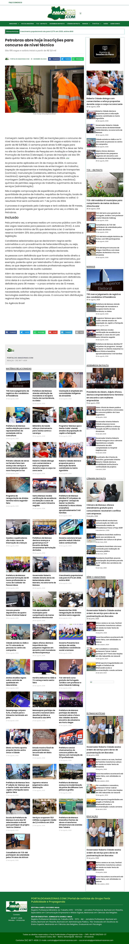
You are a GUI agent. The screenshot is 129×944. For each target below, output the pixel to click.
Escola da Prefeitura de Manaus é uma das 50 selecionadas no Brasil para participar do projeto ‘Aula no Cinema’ (17, 822)
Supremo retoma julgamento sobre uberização (40, 785)
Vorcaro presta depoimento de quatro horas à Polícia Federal (16, 612)
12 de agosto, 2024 (102, 659)
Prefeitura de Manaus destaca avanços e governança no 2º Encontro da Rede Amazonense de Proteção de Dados (44, 544)
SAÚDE (106, 24)
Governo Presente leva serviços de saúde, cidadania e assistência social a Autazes (69, 646)
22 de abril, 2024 (101, 673)
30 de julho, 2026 (101, 417)
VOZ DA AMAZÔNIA (27, 24)
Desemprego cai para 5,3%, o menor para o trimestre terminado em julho (17, 714)
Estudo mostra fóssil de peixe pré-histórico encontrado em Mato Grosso (43, 751)
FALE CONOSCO (15, 2)
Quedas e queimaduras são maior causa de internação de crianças (16, 540)
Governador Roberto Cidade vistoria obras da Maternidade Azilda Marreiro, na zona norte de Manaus (44, 580)
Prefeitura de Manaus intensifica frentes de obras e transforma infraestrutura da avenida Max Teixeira (70, 822)
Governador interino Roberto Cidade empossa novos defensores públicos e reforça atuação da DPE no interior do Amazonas (108, 426)
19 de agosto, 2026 (93, 403)
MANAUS (85, 24)
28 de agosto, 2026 (102, 135)
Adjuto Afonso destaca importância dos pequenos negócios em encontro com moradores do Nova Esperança (44, 648)
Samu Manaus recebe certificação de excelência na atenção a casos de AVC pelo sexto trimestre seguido (44, 501)
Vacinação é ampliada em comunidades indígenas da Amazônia (71, 393)
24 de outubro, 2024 (102, 645)
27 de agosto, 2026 (102, 220)
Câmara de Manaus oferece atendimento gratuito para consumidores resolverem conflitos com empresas (104, 509)
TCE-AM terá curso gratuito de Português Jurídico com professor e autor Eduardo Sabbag (70, 681)
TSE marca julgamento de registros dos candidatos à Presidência (17, 393)
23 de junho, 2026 (93, 619)
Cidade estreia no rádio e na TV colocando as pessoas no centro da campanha (17, 646)
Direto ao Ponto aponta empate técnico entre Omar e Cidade (16, 750)
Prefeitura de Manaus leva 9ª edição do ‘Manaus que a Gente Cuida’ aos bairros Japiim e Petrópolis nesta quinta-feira (18, 787)
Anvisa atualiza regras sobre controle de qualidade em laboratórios (16, 681)
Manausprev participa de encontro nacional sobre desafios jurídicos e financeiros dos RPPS (44, 714)
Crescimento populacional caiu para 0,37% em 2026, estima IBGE (71, 577)
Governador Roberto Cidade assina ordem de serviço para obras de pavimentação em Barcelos (104, 613)
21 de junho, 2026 (101, 633)
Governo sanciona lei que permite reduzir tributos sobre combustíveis (70, 540)
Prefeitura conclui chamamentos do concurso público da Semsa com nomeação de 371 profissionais (70, 752)
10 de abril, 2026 (101, 434)
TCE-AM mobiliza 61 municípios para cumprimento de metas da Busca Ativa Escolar (43, 614)
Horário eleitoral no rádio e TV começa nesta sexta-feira (44, 680)
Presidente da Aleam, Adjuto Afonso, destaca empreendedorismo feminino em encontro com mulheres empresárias (105, 396)
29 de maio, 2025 (101, 542)
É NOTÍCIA (95, 24)
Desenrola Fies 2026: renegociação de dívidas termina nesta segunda (70, 612)
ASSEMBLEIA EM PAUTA (56, 24)
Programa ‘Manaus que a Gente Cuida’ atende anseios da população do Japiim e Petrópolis (70, 429)
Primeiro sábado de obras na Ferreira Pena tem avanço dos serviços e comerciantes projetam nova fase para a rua (17, 466)
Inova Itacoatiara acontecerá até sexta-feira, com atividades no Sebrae (109, 639)
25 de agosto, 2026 (102, 241)
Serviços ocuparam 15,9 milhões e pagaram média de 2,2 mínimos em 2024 (44, 820)
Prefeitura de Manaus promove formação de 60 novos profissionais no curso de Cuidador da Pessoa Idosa (17, 580)
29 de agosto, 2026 (93, 107)
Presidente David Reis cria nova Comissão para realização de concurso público (108, 548)
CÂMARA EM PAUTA (73, 24)
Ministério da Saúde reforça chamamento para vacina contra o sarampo (42, 429)
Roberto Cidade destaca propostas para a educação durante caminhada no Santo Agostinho (70, 466)
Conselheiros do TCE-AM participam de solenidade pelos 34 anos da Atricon (17, 855)
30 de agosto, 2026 (93, 300)
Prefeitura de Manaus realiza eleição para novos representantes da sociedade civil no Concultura (18, 431)
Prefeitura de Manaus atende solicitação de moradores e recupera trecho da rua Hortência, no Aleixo (43, 396)
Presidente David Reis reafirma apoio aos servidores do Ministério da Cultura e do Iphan (109, 537)
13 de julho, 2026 (92, 516)
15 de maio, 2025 (101, 568)
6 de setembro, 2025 (102, 530)
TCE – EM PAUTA (41, 24)
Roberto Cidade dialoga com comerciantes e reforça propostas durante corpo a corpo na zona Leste (44, 466)
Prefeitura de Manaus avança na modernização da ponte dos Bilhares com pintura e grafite (71, 786)
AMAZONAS (13, 24)
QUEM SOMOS (115, 24)
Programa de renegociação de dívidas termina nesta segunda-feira (17, 499)
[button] (54, 59)
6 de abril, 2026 (101, 469)
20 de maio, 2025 (101, 554)
